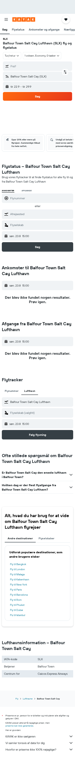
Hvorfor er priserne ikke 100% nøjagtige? (30, 749)
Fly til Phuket (17, 605)
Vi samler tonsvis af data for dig (25, 743)
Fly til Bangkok (18, 564)
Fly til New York (18, 584)
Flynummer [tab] (11, 391)
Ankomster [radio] (8, 190)
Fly (16, 698)
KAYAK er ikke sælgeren (20, 736)
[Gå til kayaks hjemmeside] (23, 19)
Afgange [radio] (27, 190)
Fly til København (19, 579)
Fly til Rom (16, 599)
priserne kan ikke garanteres (19, 725)
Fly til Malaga (17, 574)
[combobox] (41, 214)
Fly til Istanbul (17, 615)
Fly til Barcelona (19, 594)
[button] (6, 19)
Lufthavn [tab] (29, 391)
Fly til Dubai (16, 610)
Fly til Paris (16, 589)
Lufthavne (28, 698)
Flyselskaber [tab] (46, 538)
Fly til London (17, 569)
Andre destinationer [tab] (20, 538)
